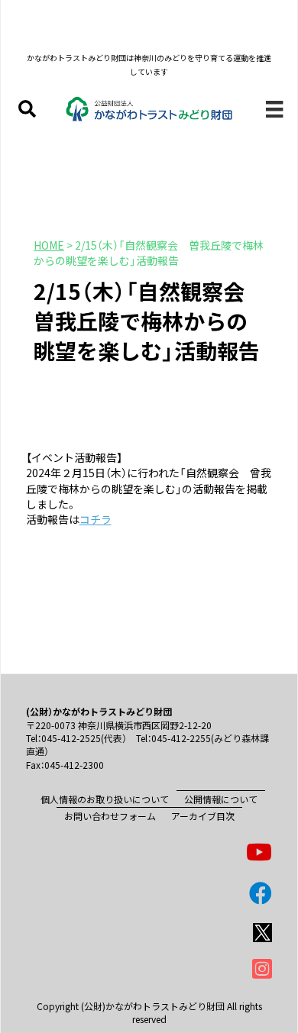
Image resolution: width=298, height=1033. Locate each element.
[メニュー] (274, 108)
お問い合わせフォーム (110, 815)
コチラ (95, 519)
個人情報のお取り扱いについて (104, 799)
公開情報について (221, 799)
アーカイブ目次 (203, 815)
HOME (49, 245)
